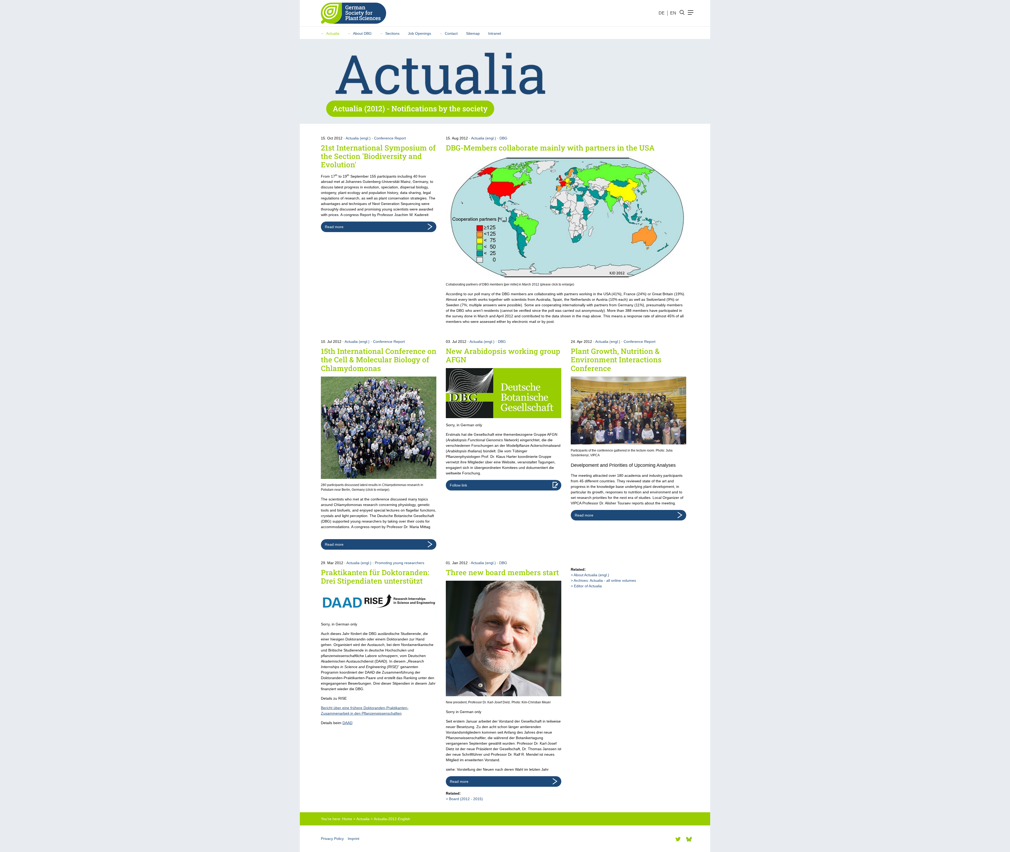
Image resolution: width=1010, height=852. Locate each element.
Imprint (353, 838)
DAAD (347, 723)
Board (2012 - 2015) (466, 799)
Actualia (332, 33)
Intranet (494, 33)
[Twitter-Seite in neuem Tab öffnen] (678, 839)
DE (662, 13)
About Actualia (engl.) (591, 575)
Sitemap (473, 33)
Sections (392, 33)
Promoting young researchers (399, 563)
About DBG (362, 33)
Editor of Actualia (588, 586)
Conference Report (390, 138)
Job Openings (419, 33)
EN (673, 13)
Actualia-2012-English (392, 819)
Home (347, 819)
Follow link (458, 485)
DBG (503, 138)
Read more (334, 227)
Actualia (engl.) (358, 138)
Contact (451, 33)
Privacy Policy (332, 838)
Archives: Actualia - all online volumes (605, 580)
